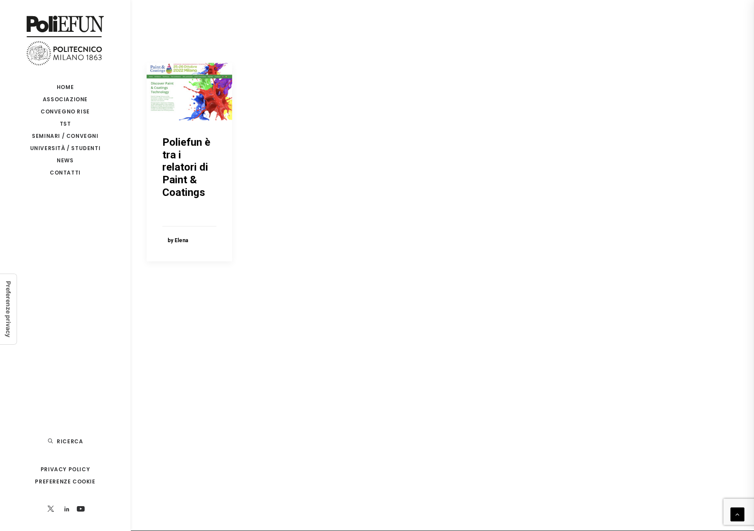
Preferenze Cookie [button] (65, 481)
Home (65, 87)
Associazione (65, 99)
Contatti (65, 172)
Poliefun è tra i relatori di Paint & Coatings (186, 167)
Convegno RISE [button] (65, 111)
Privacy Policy (65, 469)
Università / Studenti (65, 148)
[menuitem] (65, 87)
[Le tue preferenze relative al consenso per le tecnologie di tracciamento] (8, 309)
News (65, 160)
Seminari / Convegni (65, 136)
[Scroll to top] (737, 514)
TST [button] (65, 123)
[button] (51, 509)
